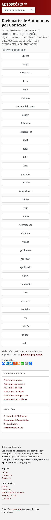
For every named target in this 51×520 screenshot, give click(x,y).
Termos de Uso (9, 495)
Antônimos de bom (13, 380)
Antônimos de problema (15, 399)
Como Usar (7, 489)
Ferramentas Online (13, 428)
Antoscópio (14, 4)
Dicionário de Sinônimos (15, 416)
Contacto (6, 498)
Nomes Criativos (11, 424)
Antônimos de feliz (13, 388)
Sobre (4, 486)
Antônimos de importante (16, 395)
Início (4, 472)
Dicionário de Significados (16, 420)
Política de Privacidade (13, 492)
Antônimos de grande (14, 384)
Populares (7, 475)
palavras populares (31, 354)
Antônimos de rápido (14, 392)
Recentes (6, 478)
